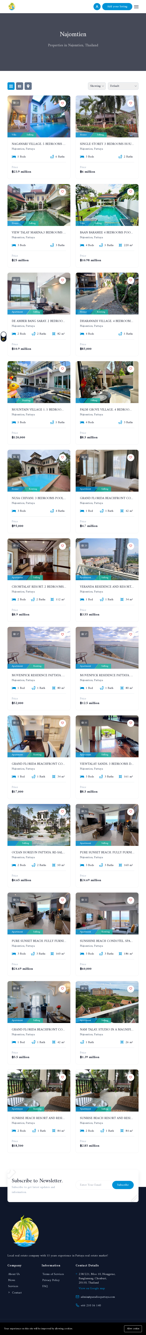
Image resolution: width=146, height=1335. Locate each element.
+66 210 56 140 (91, 1305)
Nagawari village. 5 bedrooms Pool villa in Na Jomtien (58, 144)
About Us (14, 1274)
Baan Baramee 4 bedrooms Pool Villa (111, 232)
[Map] (28, 86)
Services (13, 1286)
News (11, 1280)
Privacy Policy (51, 1280)
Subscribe (123, 1185)
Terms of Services (53, 1274)
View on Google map (92, 1288)
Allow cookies (133, 1329)
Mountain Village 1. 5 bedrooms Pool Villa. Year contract (61, 410)
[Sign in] (97, 6)
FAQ (45, 1286)
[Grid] (11, 86)
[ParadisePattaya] (11, 6)
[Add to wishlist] (62, 103)
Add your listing (117, 6)
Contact (16, 1292)
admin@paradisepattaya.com (98, 1297)
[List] (19, 86)
